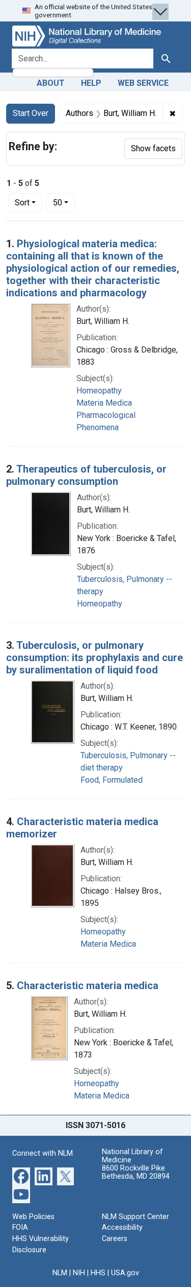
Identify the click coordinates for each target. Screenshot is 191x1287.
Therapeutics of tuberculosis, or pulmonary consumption (86, 475)
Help (91, 83)
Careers (114, 1238)
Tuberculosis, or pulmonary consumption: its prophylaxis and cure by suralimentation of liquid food (94, 657)
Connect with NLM (42, 1153)
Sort (22, 202)
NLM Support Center (135, 1216)
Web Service (143, 83)
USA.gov (125, 1273)
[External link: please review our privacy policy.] (21, 1175)
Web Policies (33, 1216)
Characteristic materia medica (87, 985)
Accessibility (122, 1227)
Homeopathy (99, 390)
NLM (59, 1273)
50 (64, 202)
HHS (98, 1273)
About (51, 83)
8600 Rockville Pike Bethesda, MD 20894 (136, 1172)
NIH (79, 1273)
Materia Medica (104, 403)
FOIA (20, 1227)
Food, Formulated (111, 780)
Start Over (30, 113)
